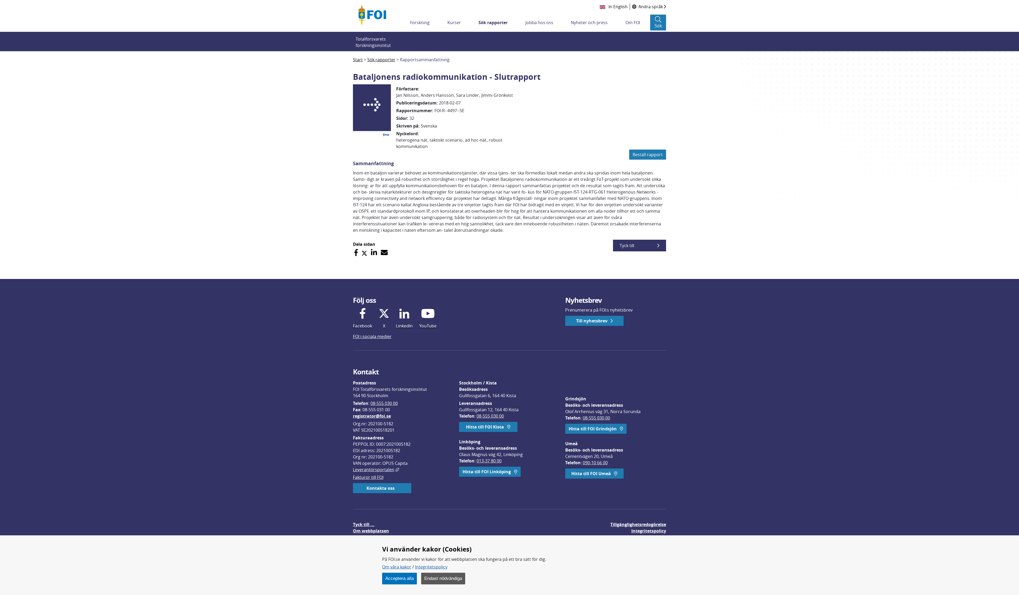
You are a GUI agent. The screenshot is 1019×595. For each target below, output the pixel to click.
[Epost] (384, 252)
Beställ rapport (648, 155)
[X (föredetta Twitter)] (364, 252)
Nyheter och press (589, 22)
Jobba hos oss (539, 22)
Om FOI (632, 22)
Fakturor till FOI (368, 477)
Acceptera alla (399, 578)
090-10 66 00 (595, 463)
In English (617, 7)
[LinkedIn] (374, 252)
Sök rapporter (493, 22)
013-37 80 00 (489, 461)
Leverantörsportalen (376, 469)
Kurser (454, 22)
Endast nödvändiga (443, 578)
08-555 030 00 (384, 403)
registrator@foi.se (372, 416)
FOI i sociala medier (372, 336)
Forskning (420, 22)
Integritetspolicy (431, 567)
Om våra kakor (396, 567)
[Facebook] (356, 252)
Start (358, 60)
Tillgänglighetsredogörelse (638, 524)
